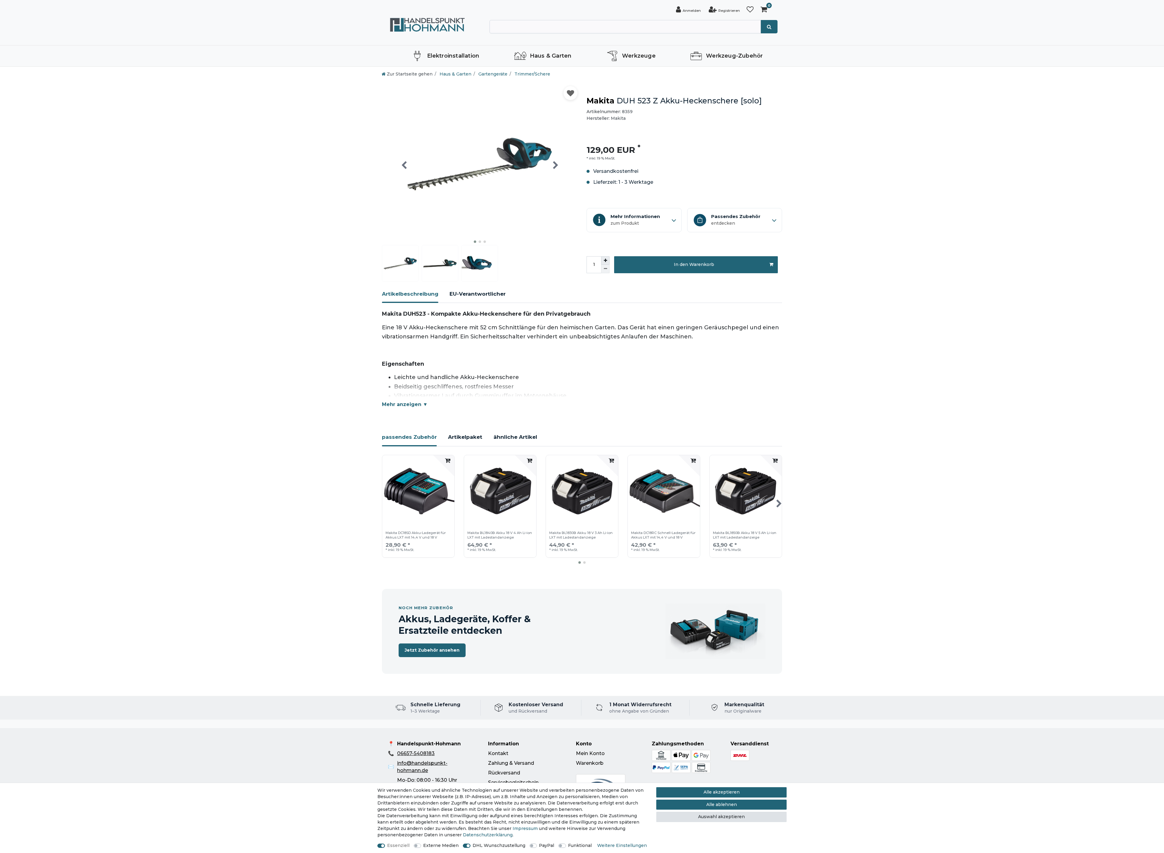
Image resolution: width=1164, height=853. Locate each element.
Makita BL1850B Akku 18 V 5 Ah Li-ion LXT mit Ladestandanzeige (744, 535)
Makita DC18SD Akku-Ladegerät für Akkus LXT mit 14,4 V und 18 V (416, 535)
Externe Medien (441, 845)
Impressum (525, 828)
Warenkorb (590, 763)
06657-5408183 (416, 753)
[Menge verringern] (605, 269)
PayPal (546, 845)
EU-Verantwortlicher (478, 294)
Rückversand (504, 773)
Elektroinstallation (453, 55)
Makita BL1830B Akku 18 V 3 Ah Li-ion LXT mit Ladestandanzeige (581, 535)
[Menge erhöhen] (605, 260)
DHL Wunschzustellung (499, 845)
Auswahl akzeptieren (721, 816)
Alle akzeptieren (722, 792)
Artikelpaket (465, 437)
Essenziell (398, 845)
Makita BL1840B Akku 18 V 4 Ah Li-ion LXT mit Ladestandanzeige (499, 535)
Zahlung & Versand (511, 763)
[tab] (410, 296)
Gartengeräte (492, 74)
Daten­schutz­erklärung (488, 835)
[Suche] (769, 26)
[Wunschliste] (750, 9)
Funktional (580, 845)
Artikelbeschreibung (410, 294)
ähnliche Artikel (515, 437)
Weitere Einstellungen (622, 845)
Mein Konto (590, 753)
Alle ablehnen (721, 804)
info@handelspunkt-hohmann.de (422, 766)
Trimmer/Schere (531, 74)
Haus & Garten (551, 55)
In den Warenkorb (694, 264)
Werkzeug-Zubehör (734, 55)
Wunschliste (570, 93)
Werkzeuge (639, 55)
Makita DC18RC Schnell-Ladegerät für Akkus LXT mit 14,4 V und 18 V (663, 535)
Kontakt (498, 753)
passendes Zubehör (409, 437)
